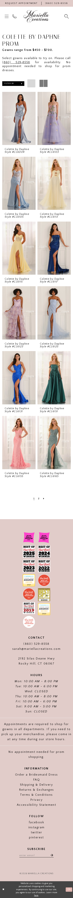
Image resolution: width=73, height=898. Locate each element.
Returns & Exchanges (36, 789)
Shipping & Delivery (36, 784)
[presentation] (18, 118)
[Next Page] (44, 498)
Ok (69, 889)
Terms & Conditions (36, 794)
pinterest (36, 837)
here (36, 895)
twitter (36, 832)
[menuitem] (7, 16)
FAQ (36, 779)
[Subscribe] (51, 855)
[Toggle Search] (67, 16)
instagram (36, 827)
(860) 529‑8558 (16, 62)
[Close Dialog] (3, 889)
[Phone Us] (15, 16)
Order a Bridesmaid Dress (36, 774)
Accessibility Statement (36, 805)
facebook (36, 822)
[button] (7, 16)
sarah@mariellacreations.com (36, 649)
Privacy (36, 799)
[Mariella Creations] (36, 16)
